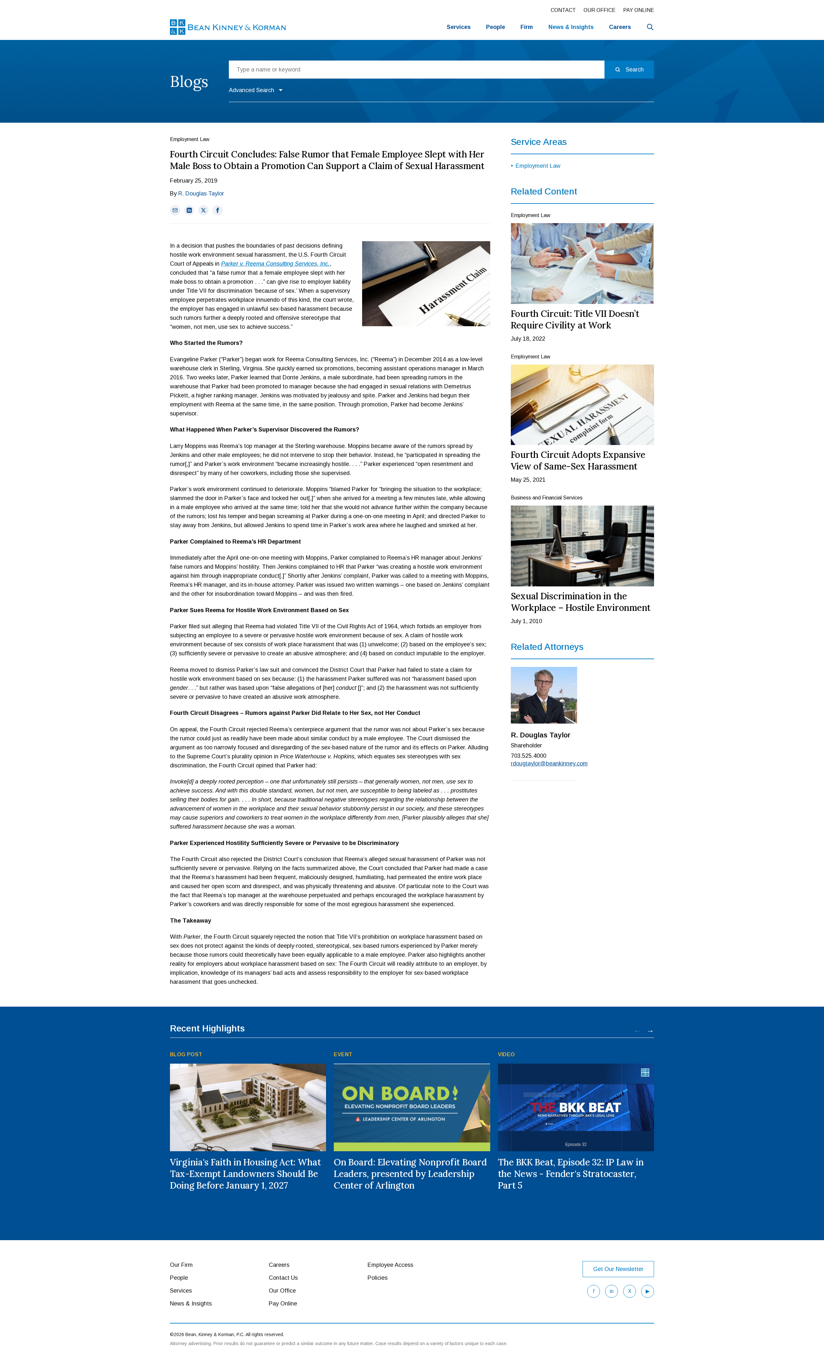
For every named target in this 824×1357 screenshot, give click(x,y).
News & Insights (191, 1303)
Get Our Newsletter (618, 1269)
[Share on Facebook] (217, 210)
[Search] (650, 27)
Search (635, 69)
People (495, 27)
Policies (378, 1278)
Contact (563, 10)
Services (459, 27)
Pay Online (638, 10)
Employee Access (390, 1265)
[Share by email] (175, 210)
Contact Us (283, 1278)
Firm (526, 27)
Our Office (599, 10)
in (611, 1291)
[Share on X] (203, 210)
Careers (620, 27)
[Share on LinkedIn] (189, 210)
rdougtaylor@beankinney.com (544, 763)
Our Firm (181, 1265)
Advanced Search (251, 90)
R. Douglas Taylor (201, 193)
